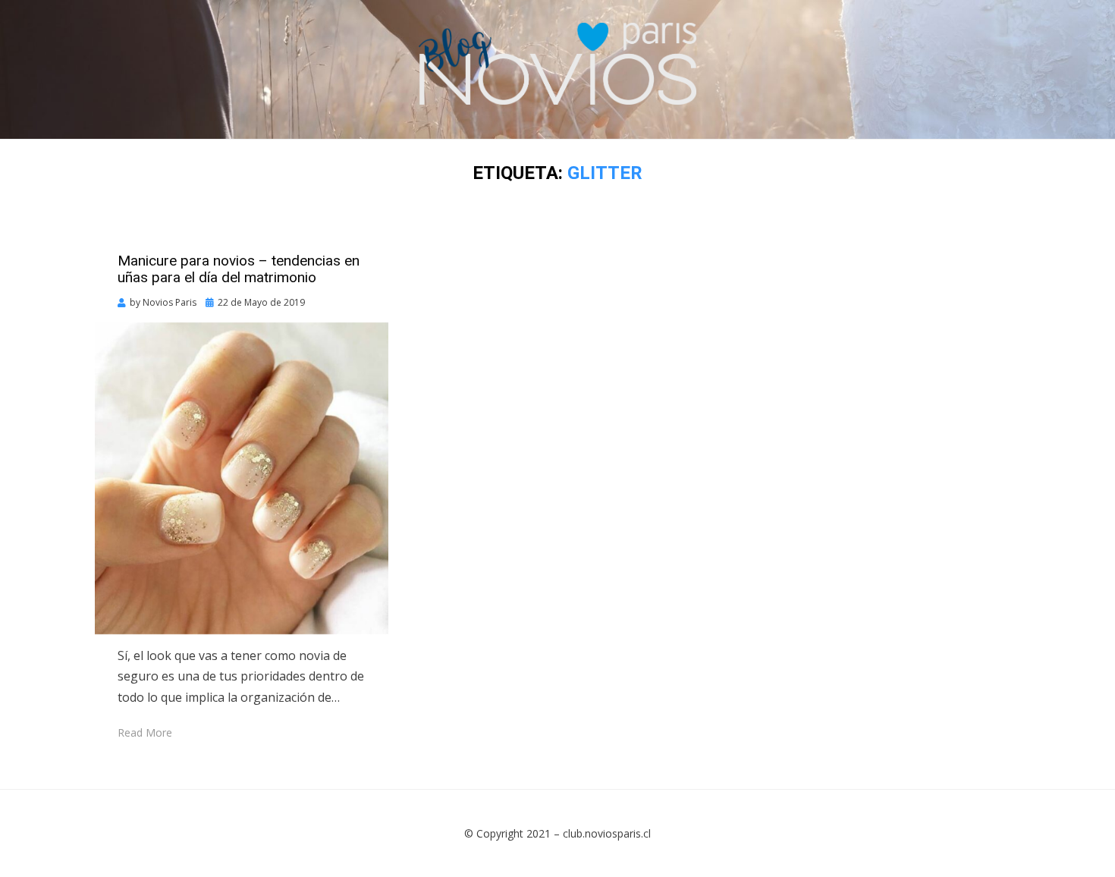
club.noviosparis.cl (607, 833)
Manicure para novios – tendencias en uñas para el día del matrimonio (239, 269)
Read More (145, 732)
